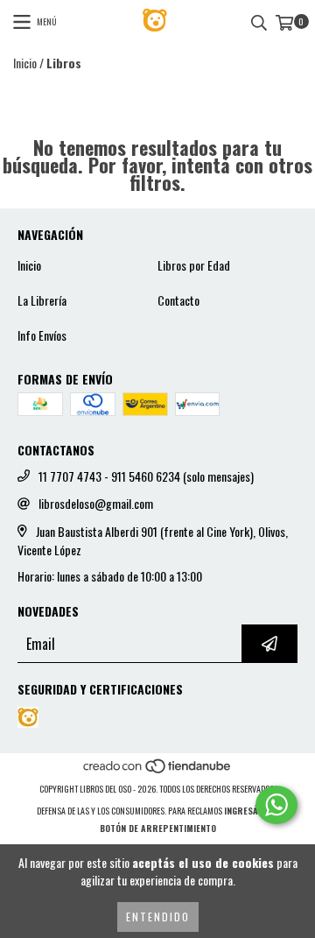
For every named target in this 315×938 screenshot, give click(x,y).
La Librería (42, 300)
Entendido (158, 916)
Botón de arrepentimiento (158, 828)
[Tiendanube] (157, 771)
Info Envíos (42, 335)
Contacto (179, 300)
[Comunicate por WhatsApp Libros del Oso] (277, 805)
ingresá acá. (251, 810)
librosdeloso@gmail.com (95, 503)
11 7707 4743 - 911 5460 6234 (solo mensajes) (146, 476)
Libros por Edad (194, 265)
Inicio (25, 62)
